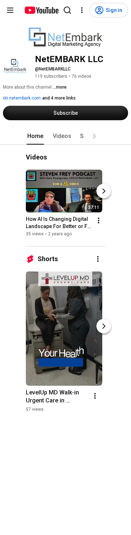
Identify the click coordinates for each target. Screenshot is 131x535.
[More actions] (98, 221)
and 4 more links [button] (59, 98)
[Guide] (10, 10)
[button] (94, 136)
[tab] (35, 136)
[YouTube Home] (41, 10)
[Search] (67, 10)
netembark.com (24, 98)
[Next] (103, 191)
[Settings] (82, 10)
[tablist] (65, 136)
